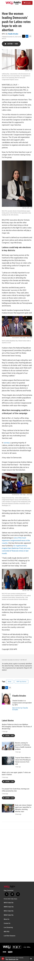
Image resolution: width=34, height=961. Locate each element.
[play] (3, 959)
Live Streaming (8, 927)
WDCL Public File (8, 911)
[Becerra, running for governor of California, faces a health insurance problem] (8, 746)
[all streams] (31, 958)
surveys (7, 443)
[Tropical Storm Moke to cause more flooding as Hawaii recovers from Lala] (8, 761)
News (9, 681)
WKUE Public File (8, 915)
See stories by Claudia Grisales (20, 709)
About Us (6, 919)
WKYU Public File (8, 902)
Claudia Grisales (13, 34)
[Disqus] (17, 856)
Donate (28, 3)
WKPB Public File (9, 907)
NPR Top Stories (21, 681)
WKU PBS (6, 931)
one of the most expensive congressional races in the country (16, 540)
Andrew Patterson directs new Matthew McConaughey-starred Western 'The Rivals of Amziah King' (17, 727)
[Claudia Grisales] (6, 698)
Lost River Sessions (9, 935)
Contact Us (7, 923)
